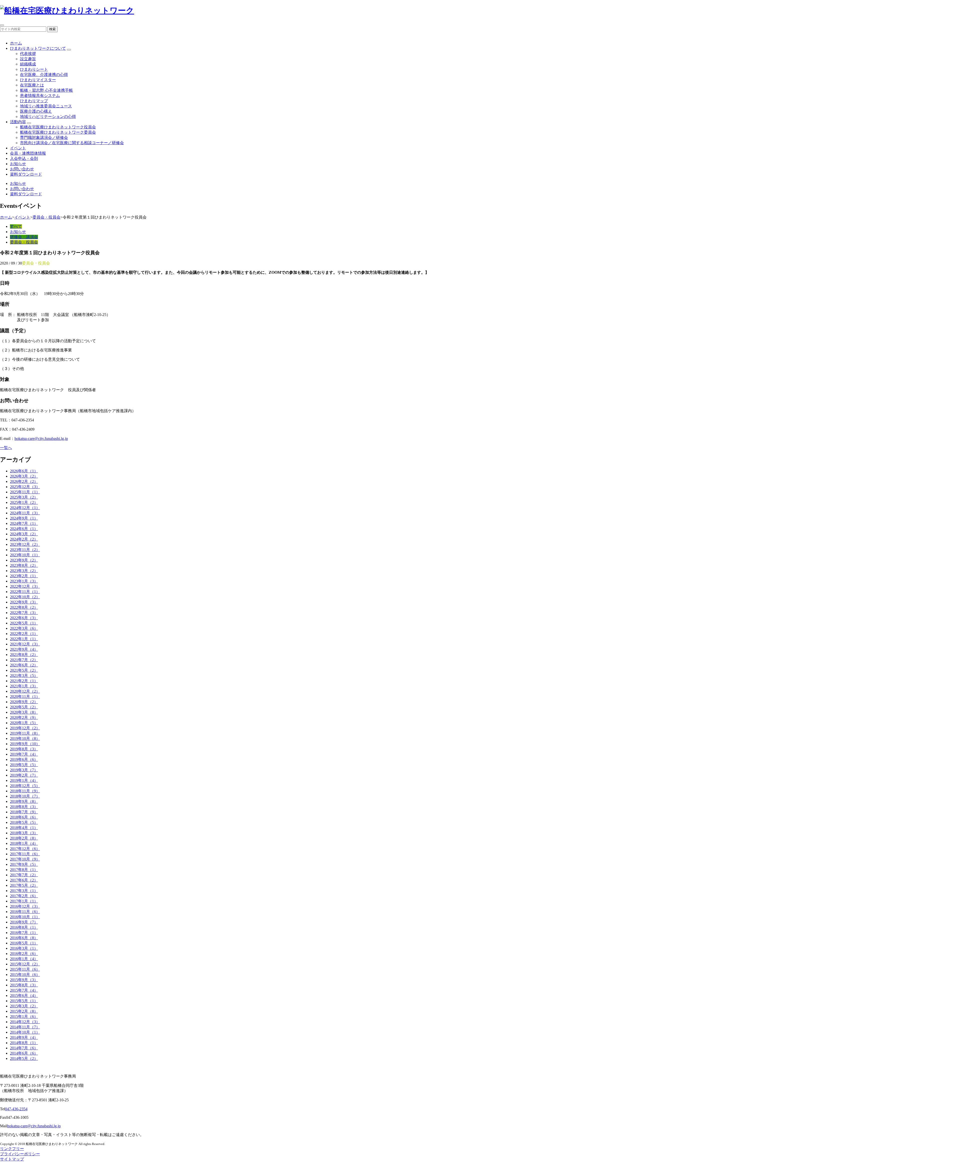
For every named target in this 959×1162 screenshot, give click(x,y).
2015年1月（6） (24, 1016)
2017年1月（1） (24, 901)
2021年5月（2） (24, 670)
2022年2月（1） (24, 633)
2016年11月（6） (25, 911)
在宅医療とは (32, 85)
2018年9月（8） (24, 801)
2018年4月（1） (24, 828)
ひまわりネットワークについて (38, 48)
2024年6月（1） (24, 529)
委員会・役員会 (46, 217)
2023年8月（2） (24, 565)
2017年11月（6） (25, 854)
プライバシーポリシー (20, 1154)
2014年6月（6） (24, 1053)
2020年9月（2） (24, 702)
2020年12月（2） (25, 691)
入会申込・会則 (24, 158)
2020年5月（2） (24, 707)
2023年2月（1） (24, 576)
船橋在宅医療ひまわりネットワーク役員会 (58, 127)
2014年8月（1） (24, 1043)
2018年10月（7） (25, 796)
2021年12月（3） (25, 644)
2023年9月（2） (24, 560)
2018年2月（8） (24, 838)
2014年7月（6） (24, 1048)
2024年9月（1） (24, 518)
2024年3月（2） (24, 534)
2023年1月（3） (24, 581)
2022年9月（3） (24, 602)
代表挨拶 (28, 53)
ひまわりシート (34, 69)
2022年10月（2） (25, 597)
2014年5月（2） (24, 1058)
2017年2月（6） (24, 896)
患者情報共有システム (40, 95)
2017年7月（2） (24, 875)
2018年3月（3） (24, 833)
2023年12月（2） (25, 544)
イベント (18, 148)
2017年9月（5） (24, 864)
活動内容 (18, 122)
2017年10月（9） (25, 859)
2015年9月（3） (24, 980)
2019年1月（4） (24, 780)
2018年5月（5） (24, 822)
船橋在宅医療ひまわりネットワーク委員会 (58, 132)
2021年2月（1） (24, 681)
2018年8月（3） (24, 807)
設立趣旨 (28, 59)
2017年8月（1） (24, 870)
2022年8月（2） (24, 607)
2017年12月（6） (25, 849)
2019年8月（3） (24, 749)
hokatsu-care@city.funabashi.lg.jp (41, 438)
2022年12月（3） (25, 586)
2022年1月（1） (24, 639)
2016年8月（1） (24, 927)
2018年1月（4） (24, 843)
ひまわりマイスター (38, 80)
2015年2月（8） (24, 1011)
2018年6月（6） (24, 817)
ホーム (16, 43)
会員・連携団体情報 (28, 153)
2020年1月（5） (24, 723)
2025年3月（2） (24, 497)
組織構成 (28, 64)
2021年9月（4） (24, 649)
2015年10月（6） (25, 974)
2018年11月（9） (25, 791)
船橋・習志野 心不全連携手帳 (46, 90)
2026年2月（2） (24, 481)
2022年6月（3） (24, 618)
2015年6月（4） (24, 995)
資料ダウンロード (26, 174)
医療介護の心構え (36, 111)
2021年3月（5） (24, 675)
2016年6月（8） (24, 938)
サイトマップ (12, 1159)
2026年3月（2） (24, 476)
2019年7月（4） (24, 754)
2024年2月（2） (24, 539)
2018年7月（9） (24, 812)
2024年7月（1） (24, 523)
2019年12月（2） (25, 728)
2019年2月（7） (24, 775)
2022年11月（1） (25, 591)
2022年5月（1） (24, 623)
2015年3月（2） (24, 1006)
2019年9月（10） (25, 744)
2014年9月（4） (24, 1037)
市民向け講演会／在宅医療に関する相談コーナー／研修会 (72, 143)
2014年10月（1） (25, 1032)
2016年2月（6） (24, 953)
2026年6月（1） (24, 471)
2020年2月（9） (24, 717)
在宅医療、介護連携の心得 (44, 74)
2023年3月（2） (24, 571)
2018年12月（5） (25, 786)
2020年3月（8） (24, 712)
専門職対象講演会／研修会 (44, 137)
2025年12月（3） (25, 487)
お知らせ (18, 164)
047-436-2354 (16, 1109)
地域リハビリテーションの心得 (48, 116)
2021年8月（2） (24, 654)
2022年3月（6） (24, 628)
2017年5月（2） (24, 885)
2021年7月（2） (24, 660)
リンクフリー (12, 1149)
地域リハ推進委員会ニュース (46, 106)
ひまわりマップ (34, 101)
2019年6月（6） (24, 759)
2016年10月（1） (25, 917)
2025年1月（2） (24, 502)
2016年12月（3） (25, 906)
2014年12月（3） (25, 1022)
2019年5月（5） (24, 765)
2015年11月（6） (25, 969)
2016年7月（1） (24, 932)
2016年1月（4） (24, 959)
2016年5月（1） (24, 943)
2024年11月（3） (25, 513)
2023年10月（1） (25, 555)
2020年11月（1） (25, 696)
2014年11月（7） (25, 1027)
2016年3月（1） (24, 948)
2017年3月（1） (24, 890)
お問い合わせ (22, 169)
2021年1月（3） (24, 686)
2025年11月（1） (25, 492)
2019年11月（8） (25, 733)
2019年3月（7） (24, 770)
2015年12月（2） (25, 964)
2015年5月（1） (24, 1001)
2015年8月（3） (24, 985)
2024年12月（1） (25, 508)
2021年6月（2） (24, 665)
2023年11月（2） (25, 550)
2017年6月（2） (24, 880)
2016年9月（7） (24, 922)
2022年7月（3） (24, 612)
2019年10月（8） (25, 738)
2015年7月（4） (24, 990)
